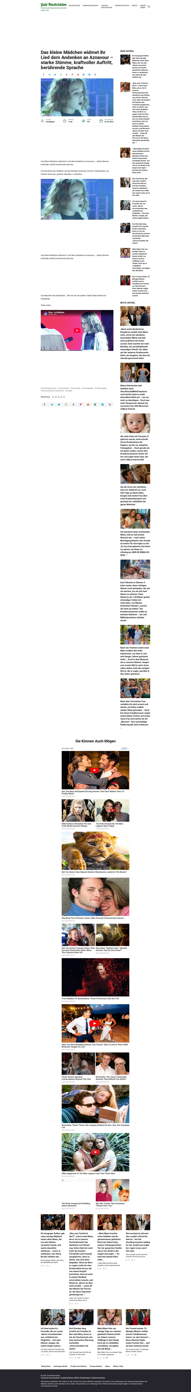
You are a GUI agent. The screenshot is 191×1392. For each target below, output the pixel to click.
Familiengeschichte (49, 388)
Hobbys (69, 391)
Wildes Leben (143, 6)
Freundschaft (64, 388)
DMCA (76, 1378)
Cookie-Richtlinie (67, 1378)
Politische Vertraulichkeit (50, 1378)
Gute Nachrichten (53, 4)
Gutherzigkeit (101, 388)
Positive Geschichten (106, 6)
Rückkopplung (85, 1378)
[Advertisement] (95, 33)
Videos (134, 5)
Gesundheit (76, 388)
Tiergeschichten (122, 5)
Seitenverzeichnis (98, 1378)
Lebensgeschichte (90, 5)
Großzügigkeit (88, 388)
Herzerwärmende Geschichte (53, 391)
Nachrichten (74, 5)
